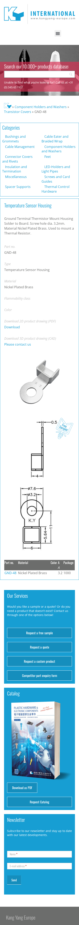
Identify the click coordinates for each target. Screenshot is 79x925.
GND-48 (10, 573)
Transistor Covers (17, 112)
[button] (57, 33)
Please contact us (17, 344)
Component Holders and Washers (41, 107)
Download (12, 327)
